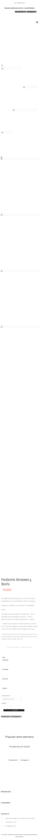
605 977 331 (21, 3)
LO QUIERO (15, 710)
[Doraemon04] (25, 127)
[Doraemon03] (6, 138)
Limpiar (4, 703)
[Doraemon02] (11, 82)
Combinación (6, 695)
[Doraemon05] (30, 97)
